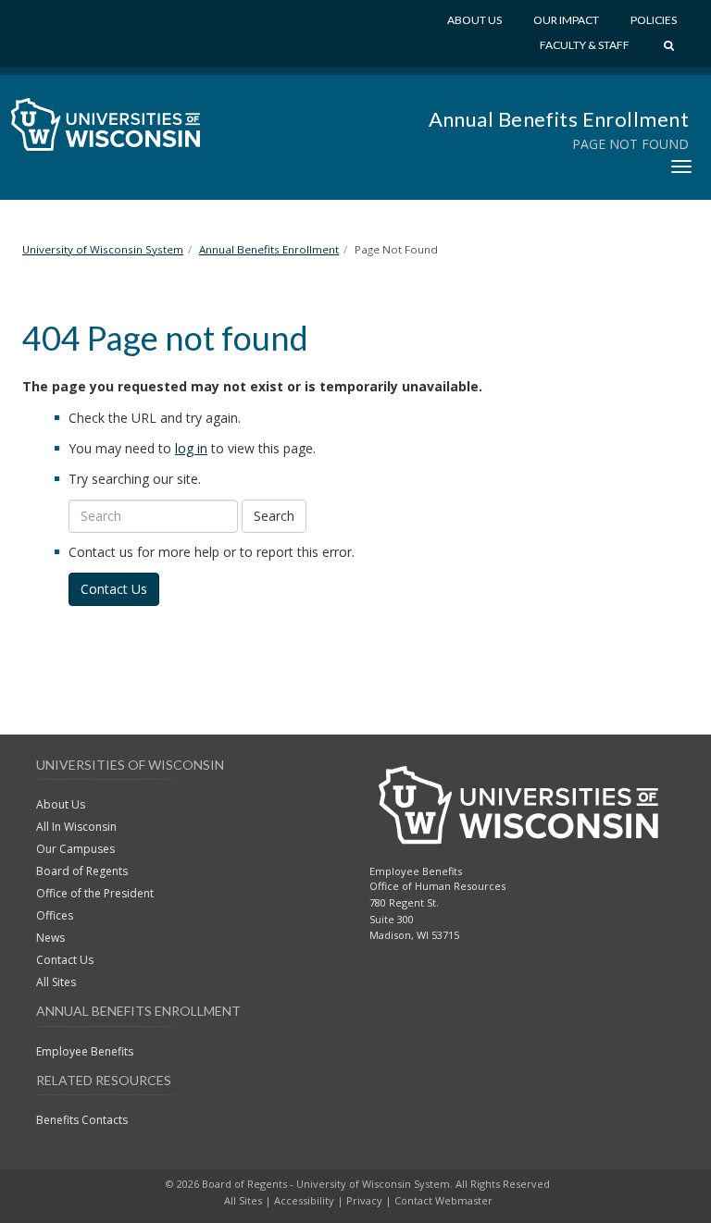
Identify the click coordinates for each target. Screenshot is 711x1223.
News (50, 937)
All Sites (56, 982)
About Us (474, 20)
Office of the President (95, 893)
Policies (653, 20)
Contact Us (114, 589)
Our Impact (566, 20)
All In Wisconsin (76, 826)
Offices (54, 915)
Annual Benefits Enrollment (559, 118)
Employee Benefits (84, 1051)
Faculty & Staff (585, 45)
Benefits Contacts (82, 1120)
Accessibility (304, 1200)
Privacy (364, 1200)
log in (191, 448)
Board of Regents (82, 871)
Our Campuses (75, 849)
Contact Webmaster (443, 1200)
